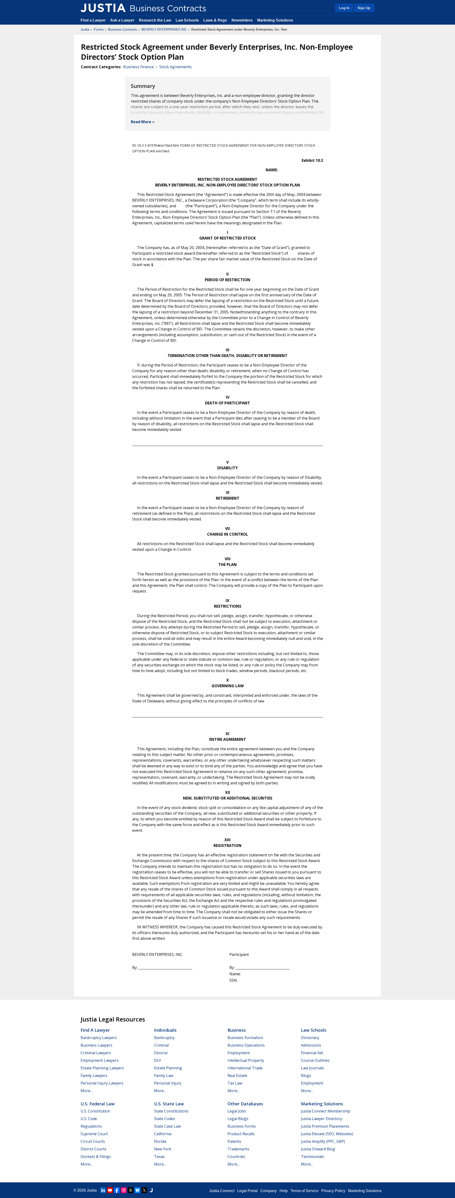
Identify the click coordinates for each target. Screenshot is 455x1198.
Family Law (163, 1075)
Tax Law (235, 1083)
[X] (144, 1190)
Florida (160, 1141)
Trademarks (238, 1149)
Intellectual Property (246, 1060)
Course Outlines (315, 1060)
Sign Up (364, 8)
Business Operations (246, 1045)
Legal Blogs (238, 1118)
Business (237, 1030)
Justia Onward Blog (318, 1149)
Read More (141, 121)
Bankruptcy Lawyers (99, 1037)
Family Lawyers (94, 1075)
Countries (236, 1156)
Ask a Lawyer (122, 20)
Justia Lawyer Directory (321, 1118)
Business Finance (138, 66)
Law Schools (187, 20)
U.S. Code (89, 1118)
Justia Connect (221, 1191)
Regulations (91, 1126)
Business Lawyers (96, 1045)
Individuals (165, 1030)
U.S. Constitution (95, 1111)
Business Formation (245, 1037)
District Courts (93, 1149)
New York (162, 1149)
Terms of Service (304, 1191)
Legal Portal (247, 1191)
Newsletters (242, 20)
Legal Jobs (237, 1111)
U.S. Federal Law (98, 1104)
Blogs (306, 1075)
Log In (344, 8)
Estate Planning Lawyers (102, 1068)
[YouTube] (110, 1190)
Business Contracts (122, 29)
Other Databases (245, 1104)
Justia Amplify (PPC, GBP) (323, 1141)
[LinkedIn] (103, 1190)
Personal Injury (167, 1083)
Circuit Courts (93, 1141)
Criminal (161, 1045)
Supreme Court (94, 1133)
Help (284, 1191)
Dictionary (310, 1037)
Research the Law (155, 20)
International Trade (245, 1068)
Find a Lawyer (93, 20)
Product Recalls (241, 1133)
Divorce (161, 1052)
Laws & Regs (215, 20)
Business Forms (242, 1126)
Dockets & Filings (96, 1156)
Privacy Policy (333, 1191)
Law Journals (312, 1068)
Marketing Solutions (275, 20)
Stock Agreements (175, 66)
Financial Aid (312, 1052)
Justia (85, 29)
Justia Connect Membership (325, 1111)
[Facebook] (117, 1190)
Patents (234, 1141)
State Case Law (167, 1126)
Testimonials (312, 1156)
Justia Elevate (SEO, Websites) (327, 1133)
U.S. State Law (169, 1104)
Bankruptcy (164, 1037)
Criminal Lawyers (96, 1052)
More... (86, 1090)
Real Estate (237, 1075)
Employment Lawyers (99, 1060)
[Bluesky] (137, 1190)
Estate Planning (168, 1068)
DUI (157, 1060)
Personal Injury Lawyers (102, 1083)
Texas (159, 1156)
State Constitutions (171, 1111)
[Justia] (103, 8)
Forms (99, 29)
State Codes (164, 1118)
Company (268, 1191)
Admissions (311, 1045)
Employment (239, 1052)
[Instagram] (124, 1190)
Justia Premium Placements (325, 1126)
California (162, 1133)
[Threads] (130, 1190)
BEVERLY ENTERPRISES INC (164, 29)
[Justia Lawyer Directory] (151, 1190)
